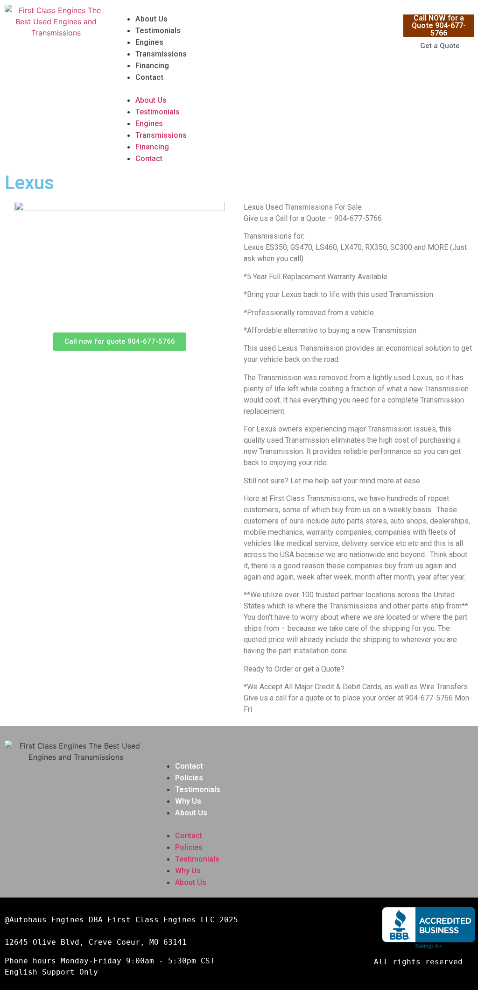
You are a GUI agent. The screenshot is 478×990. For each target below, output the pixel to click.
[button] (258, 88)
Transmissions (161, 54)
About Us (151, 18)
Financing (152, 65)
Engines (149, 42)
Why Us (188, 801)
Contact (149, 77)
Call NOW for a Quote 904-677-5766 (439, 25)
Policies (189, 777)
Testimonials (158, 30)
